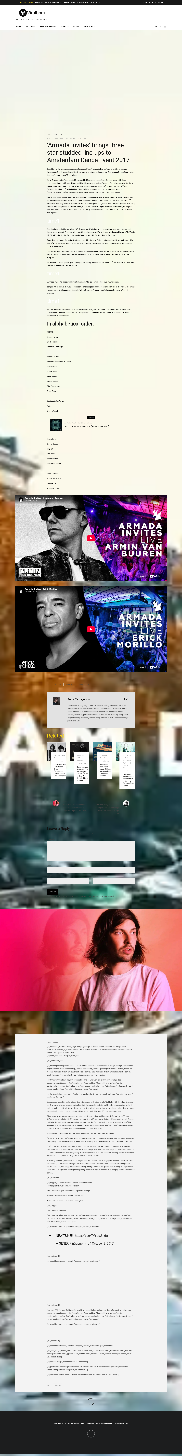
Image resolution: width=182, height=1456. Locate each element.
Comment (51, 839)
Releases (89, 423)
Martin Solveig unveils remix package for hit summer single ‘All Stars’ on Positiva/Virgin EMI (107, 808)
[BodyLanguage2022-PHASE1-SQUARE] (102, 751)
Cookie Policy (95, 2)
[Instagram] (149, 2)
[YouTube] (155, 2)
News (18, 27)
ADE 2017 (58, 684)
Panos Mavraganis (77, 699)
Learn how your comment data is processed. (96, 896)
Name (49, 865)
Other (83, 423)
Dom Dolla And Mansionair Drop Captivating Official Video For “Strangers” (60, 770)
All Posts (55, 139)
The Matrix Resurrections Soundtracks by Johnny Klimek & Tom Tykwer (128, 780)
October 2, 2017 (103, 1243)
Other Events (104, 755)
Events (64, 27)
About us (39, 2)
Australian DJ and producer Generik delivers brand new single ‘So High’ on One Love (74, 806)
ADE (48, 139)
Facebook (51, 1200)
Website (95, 876)
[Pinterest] (152, 2)
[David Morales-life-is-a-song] (79, 751)
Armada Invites (70, 684)
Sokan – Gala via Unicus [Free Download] (87, 426)
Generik (58, 1385)
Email (49, 876)
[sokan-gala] (56, 425)
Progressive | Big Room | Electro (127, 762)
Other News (104, 758)
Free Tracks (76, 423)
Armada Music (85, 684)
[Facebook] (143, 2)
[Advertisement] (65, 1284)
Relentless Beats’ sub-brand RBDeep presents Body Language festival (105, 770)
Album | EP (81, 755)
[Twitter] (146, 2)
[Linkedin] (158, 2)
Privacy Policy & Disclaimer (76, 2)
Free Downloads (48, 27)
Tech (131, 768)
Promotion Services (54, 2)
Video (63, 758)
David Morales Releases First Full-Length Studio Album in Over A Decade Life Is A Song (82, 774)
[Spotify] (161, 2)
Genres (76, 27)
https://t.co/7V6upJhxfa (91, 1236)
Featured (30, 27)
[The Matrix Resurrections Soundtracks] (125, 751)
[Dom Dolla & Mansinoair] (56, 751)
